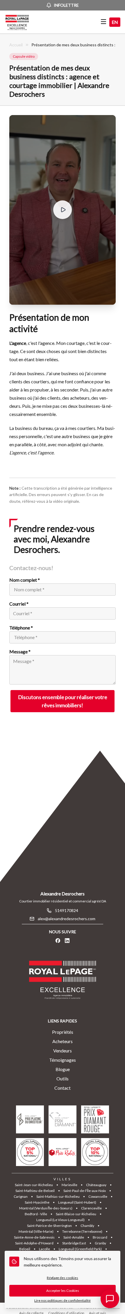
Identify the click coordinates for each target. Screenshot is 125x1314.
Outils (62, 1078)
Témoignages (62, 1060)
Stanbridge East (74, 1243)
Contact (62, 1088)
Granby (100, 1243)
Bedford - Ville (36, 1214)
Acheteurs (62, 1041)
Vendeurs (62, 1050)
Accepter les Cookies (62, 1290)
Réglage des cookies (62, 1278)
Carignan (21, 1196)
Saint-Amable (73, 1237)
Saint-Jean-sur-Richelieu (34, 1185)
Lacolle (44, 1249)
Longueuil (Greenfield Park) (80, 1249)
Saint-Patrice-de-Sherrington (49, 1225)
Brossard (100, 1237)
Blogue (63, 1069)
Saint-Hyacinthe (37, 1202)
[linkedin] (67, 940)
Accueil (16, 44)
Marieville (69, 1185)
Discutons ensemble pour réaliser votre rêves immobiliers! (62, 701)
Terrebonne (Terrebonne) (82, 1231)
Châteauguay (96, 1185)
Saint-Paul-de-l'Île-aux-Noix (84, 1190)
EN (115, 22)
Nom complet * (24, 580)
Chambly (87, 1225)
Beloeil (24, 1249)
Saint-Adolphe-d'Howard (34, 1243)
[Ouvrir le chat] (110, 1299)
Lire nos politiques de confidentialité (62, 1300)
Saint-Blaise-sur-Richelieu (76, 1214)
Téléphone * (21, 627)
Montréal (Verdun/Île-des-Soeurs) (45, 1208)
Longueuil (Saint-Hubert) (77, 1202)
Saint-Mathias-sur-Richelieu (58, 1196)
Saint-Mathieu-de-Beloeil (35, 1190)
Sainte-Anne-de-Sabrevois (34, 1237)
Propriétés (62, 1032)
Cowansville (97, 1196)
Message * (20, 651)
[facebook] (58, 940)
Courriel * (18, 603)
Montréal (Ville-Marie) (36, 1231)
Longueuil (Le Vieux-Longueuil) (60, 1220)
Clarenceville (91, 1208)
